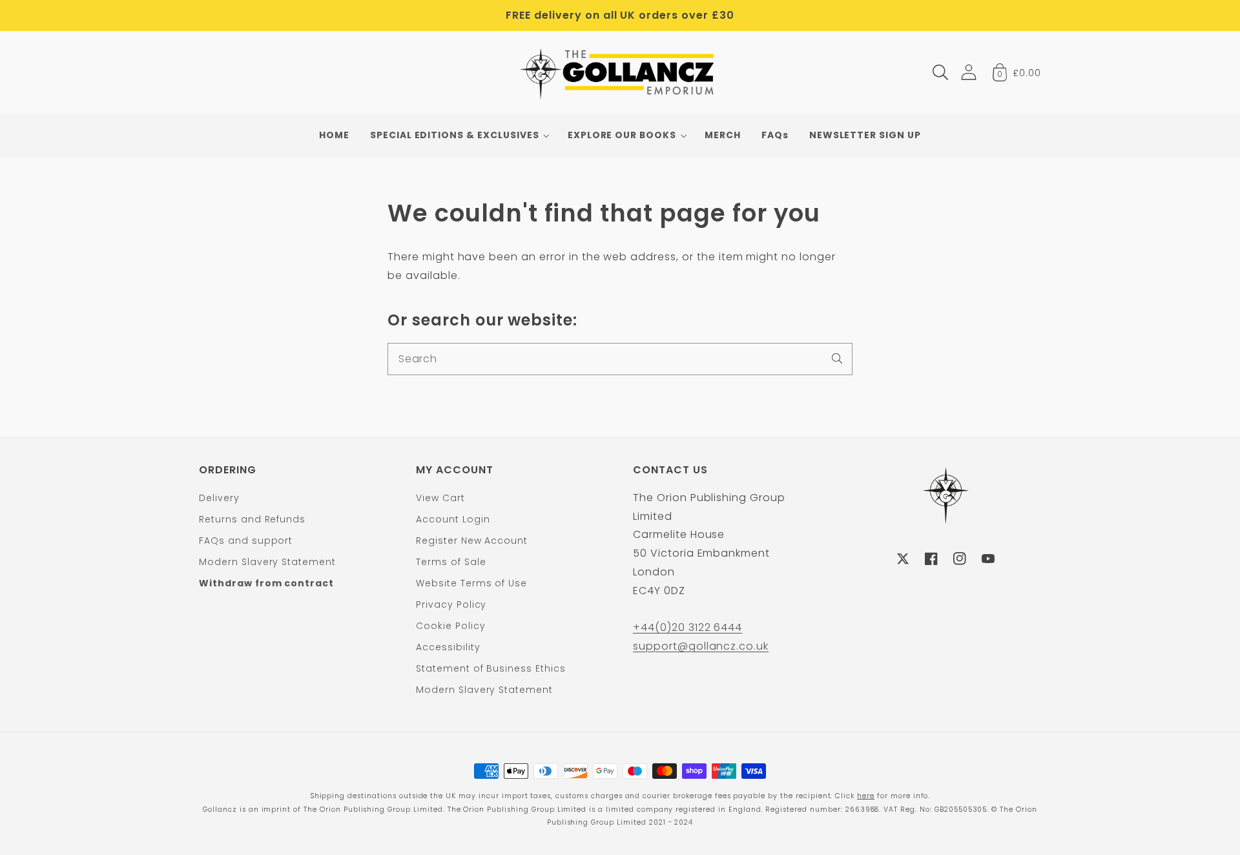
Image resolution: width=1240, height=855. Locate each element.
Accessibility (448, 647)
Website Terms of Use (471, 583)
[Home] (620, 72)
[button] (940, 72)
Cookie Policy (450, 625)
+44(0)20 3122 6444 (687, 627)
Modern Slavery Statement (267, 561)
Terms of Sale (451, 561)
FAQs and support (246, 540)
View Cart (440, 497)
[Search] (837, 358)
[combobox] (620, 359)
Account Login (453, 519)
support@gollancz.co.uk (701, 646)
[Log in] (968, 72)
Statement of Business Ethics (491, 668)
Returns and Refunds (252, 519)
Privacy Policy (451, 604)
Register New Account (472, 540)
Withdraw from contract (266, 583)
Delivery (219, 497)
